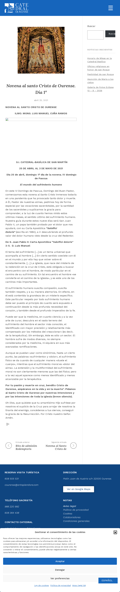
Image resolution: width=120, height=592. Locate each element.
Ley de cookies (41, 585)
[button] (115, 532)
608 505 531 (12, 478)
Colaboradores (71, 517)
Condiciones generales (76, 521)
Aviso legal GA (79, 585)
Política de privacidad (60, 585)
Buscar (91, 26)
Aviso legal (69, 506)
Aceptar (60, 561)
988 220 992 (12, 506)
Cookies (67, 513)
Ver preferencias (60, 578)
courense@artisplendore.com (21, 484)
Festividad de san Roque (100, 74)
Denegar (60, 569)
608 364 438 (12, 512)
